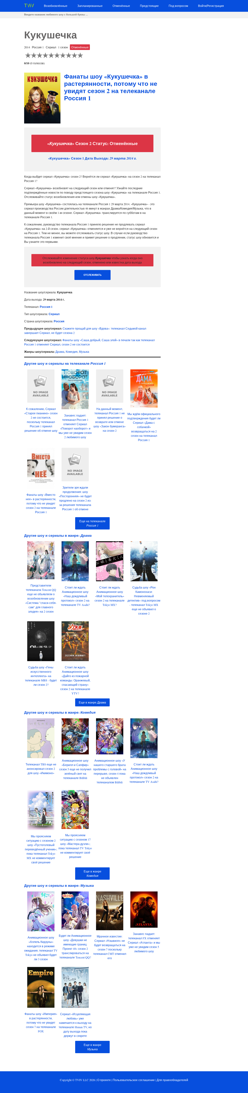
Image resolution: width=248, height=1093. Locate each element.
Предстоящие (149, 6)
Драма (59, 351)
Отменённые (121, 6)
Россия (59, 321)
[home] (29, 6)
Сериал (54, 314)
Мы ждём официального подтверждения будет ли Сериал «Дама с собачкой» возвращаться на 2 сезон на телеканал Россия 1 (143, 427)
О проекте (104, 1080)
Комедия (72, 351)
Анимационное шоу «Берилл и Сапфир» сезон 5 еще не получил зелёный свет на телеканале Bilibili (75, 769)
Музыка (84, 351)
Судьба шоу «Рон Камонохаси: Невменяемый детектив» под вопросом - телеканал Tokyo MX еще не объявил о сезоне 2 (143, 600)
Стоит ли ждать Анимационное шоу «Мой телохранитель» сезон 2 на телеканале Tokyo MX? (110, 596)
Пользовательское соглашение (134, 1080)
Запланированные (90, 6)
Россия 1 (46, 307)
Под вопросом (178, 6)
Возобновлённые (55, 6)
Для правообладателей (172, 1080)
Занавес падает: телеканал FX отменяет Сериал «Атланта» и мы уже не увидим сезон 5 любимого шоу (144, 942)
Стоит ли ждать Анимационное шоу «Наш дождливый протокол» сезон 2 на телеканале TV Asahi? (75, 596)
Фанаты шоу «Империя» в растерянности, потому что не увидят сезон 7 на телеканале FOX (41, 1022)
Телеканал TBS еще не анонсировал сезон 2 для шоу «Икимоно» (41, 768)
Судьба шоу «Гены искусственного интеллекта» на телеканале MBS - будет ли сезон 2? (41, 675)
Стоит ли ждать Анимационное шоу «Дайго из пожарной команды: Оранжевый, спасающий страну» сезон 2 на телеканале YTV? (75, 680)
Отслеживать (92, 275)
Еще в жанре (92, 702)
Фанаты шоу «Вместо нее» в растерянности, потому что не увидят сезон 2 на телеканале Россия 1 (41, 503)
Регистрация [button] (215, 6)
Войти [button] (202, 6)
